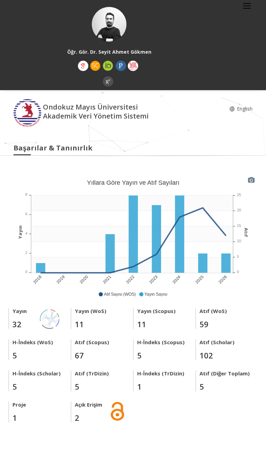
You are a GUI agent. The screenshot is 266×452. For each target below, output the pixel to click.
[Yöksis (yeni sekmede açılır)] (133, 66)
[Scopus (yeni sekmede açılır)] (95, 66)
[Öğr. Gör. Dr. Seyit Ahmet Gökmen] (109, 24)
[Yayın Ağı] (50, 318)
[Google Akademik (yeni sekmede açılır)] (83, 66)
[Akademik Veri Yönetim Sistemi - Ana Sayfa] (28, 112)
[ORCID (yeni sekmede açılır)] (108, 66)
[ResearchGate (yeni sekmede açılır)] (108, 81)
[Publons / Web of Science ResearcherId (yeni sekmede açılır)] (121, 66)
